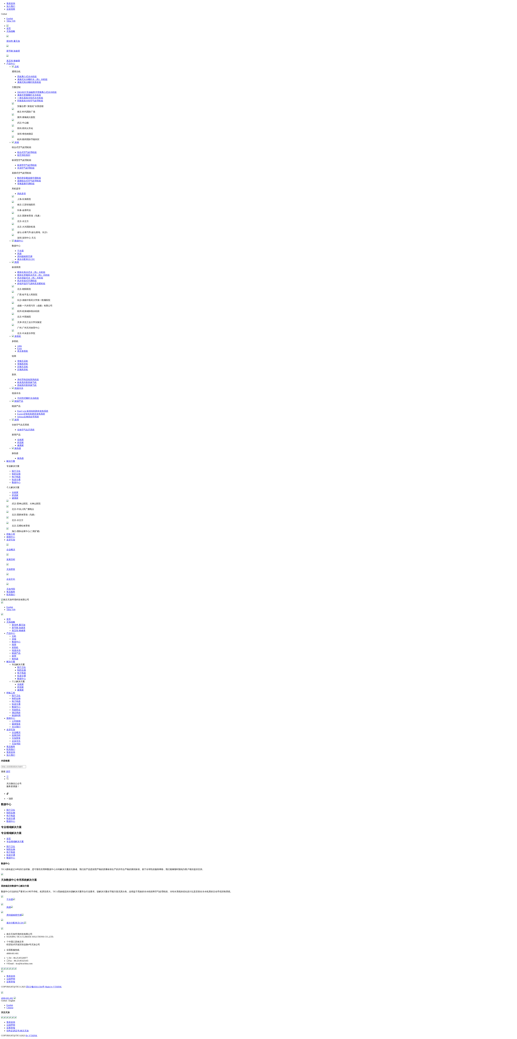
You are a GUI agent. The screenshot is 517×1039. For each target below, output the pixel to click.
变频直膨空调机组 (25, 183)
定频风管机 (22, 369)
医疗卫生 (16, 471)
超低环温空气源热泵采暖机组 (31, 283)
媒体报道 (16, 724)
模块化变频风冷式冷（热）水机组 (33, 275)
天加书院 (16, 744)
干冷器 (20, 251)
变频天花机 (22, 361)
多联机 (15, 647)
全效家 (20, 440)
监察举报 (10, 982)
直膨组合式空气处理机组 (29, 181)
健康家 (20, 445)
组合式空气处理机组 (27, 152)
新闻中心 (10, 537)
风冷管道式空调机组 (27, 281)
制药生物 (16, 474)
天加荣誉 (16, 738)
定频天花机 (22, 367)
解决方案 (10, 461)
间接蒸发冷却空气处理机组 (30, 101)
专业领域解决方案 (15, 841)
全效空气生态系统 (25, 430)
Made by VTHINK (53, 987)
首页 (8, 28)
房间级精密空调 (24, 256)
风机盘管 (21, 193)
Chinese (9, 1008)
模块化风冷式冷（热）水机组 (31, 272)
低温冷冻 (16, 650)
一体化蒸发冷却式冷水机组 (30, 98)
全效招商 (10, 9)
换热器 (20, 458)
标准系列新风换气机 (27, 382)
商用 (14, 644)
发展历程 (16, 735)
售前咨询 (10, 3)
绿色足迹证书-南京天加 (17, 1031)
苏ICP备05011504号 (35, 987)
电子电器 (16, 477)
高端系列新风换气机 (27, 385)
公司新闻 (16, 721)
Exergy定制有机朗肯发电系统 (31, 414)
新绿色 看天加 (18, 625)
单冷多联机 (22, 351)
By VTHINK (31, 1035)
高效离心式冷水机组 (27, 76)
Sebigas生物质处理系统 (28, 417)
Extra (19, 348)
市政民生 (16, 710)
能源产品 (16, 653)
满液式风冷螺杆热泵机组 (29, 82)
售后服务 (10, 592)
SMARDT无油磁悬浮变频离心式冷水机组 (37, 92)
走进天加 (10, 540)
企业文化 (16, 741)
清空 (8, 771)
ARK (19, 346)
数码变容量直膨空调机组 (29, 178)
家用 (14, 656)
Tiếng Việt (10, 21)
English (9, 18)
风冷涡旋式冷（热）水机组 (30, 278)
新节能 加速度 (18, 628)
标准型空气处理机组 (27, 165)
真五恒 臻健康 (18, 630)
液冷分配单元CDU (26, 259)
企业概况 (16, 732)
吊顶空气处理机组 (25, 168)
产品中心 (10, 63)
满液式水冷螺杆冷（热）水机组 (32, 79)
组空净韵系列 (23, 155)
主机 (14, 636)
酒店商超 (16, 712)
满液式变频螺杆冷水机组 (29, 95)
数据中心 (16, 482)
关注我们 (16, 727)
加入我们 (10, 6)
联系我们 (10, 594)
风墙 (19, 253)
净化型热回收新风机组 (28, 379)
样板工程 (10, 534)
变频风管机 (22, 364)
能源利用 (16, 715)
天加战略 (10, 31)
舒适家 (20, 442)
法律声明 (10, 979)
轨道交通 (16, 479)
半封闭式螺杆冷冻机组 (28, 398)
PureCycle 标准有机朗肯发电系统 (32, 411)
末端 (14, 639)
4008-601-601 (7, 998)
